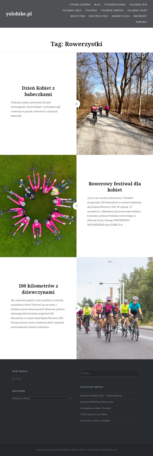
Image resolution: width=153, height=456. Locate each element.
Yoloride (91, 11)
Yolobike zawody (112, 11)
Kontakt (141, 22)
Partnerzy (140, 16)
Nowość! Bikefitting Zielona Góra (96, 402)
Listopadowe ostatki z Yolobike (95, 408)
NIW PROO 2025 (98, 16)
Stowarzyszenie (115, 5)
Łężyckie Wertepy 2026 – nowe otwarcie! (101, 396)
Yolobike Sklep (137, 11)
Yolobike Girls (72, 11)
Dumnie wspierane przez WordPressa (53, 450)
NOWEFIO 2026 (121, 16)
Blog (97, 5)
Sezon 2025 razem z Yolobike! (95, 421)
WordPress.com (109, 450)
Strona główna (80, 5)
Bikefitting (78, 16)
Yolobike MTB (138, 5)
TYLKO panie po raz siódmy (93, 414)
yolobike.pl (19, 14)
